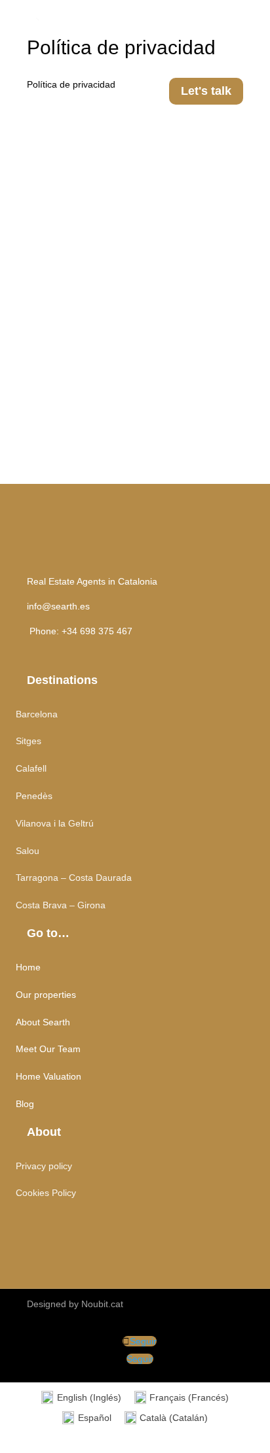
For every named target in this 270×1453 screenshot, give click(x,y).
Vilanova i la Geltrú (55, 823)
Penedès (34, 796)
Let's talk (206, 90)
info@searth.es (58, 606)
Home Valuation (48, 1076)
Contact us (206, 1228)
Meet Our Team (48, 1049)
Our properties (46, 994)
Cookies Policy (46, 1193)
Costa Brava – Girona (61, 905)
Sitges (28, 741)
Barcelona (37, 714)
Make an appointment (164, 362)
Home (28, 967)
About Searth (43, 1022)
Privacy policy (44, 1166)
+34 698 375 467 (97, 631)
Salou (27, 851)
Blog (25, 1104)
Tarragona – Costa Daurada (74, 877)
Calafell (31, 768)
